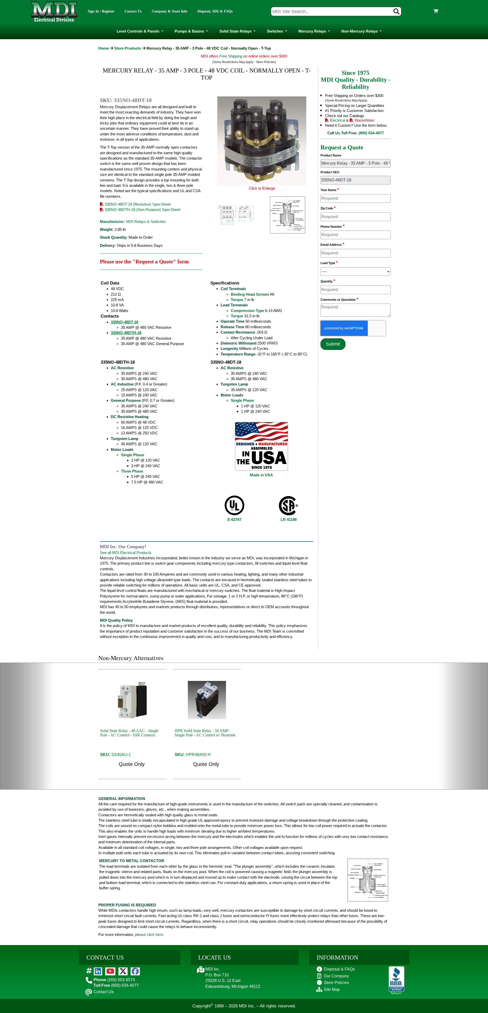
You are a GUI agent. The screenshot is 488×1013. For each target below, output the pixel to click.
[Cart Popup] (434, 11)
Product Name (331, 155)
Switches (275, 31)
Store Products (127, 48)
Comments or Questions (339, 299)
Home (103, 48)
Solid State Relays (235, 31)
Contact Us (133, 11)
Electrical (337, 120)
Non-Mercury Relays (359, 31)
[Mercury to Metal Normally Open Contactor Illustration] (368, 880)
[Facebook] (135, 971)
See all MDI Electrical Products (125, 552)
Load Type (329, 263)
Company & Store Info (169, 11)
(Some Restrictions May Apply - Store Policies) (244, 62)
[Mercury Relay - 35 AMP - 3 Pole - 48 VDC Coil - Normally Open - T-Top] (236, 215)
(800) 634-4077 (371, 133)
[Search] (396, 11)
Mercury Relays (312, 31)
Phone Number (332, 226)
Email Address (332, 244)
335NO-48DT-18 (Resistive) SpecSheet (137, 204)
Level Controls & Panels (138, 31)
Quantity (328, 281)
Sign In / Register (101, 11)
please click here (149, 934)
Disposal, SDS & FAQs (215, 11)
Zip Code (328, 208)
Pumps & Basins (189, 31)
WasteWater (364, 120)
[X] (123, 971)
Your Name (330, 190)
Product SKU (330, 172)
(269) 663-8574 (114, 980)
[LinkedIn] (98, 971)
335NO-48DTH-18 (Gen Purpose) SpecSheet (142, 209)
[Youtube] (110, 971)
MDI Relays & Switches (146, 221)
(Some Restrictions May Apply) (346, 100)
